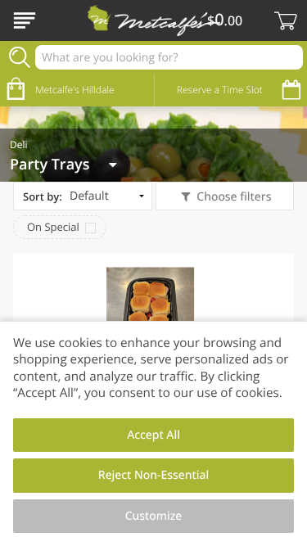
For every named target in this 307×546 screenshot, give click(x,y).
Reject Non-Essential (153, 475)
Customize (154, 516)
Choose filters (233, 197)
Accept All (153, 435)
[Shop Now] (24, 20)
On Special (53, 226)
